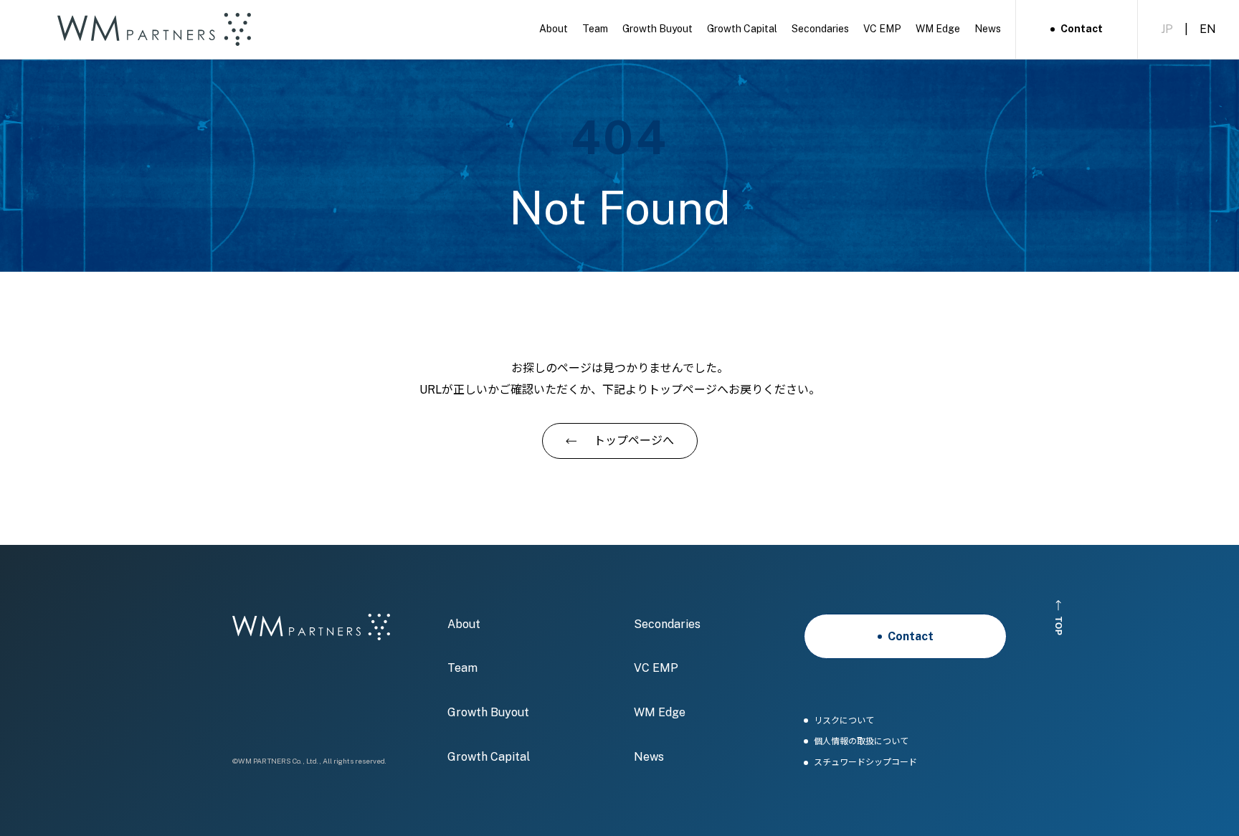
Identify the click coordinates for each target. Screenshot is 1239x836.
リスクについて (844, 721)
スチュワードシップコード (865, 762)
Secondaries (667, 624)
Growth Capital (488, 757)
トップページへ (634, 440)
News (649, 757)
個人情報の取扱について (861, 741)
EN (1208, 29)
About (463, 624)
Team (462, 668)
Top (1059, 626)
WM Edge (659, 712)
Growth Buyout (488, 712)
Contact (1081, 28)
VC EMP (656, 668)
